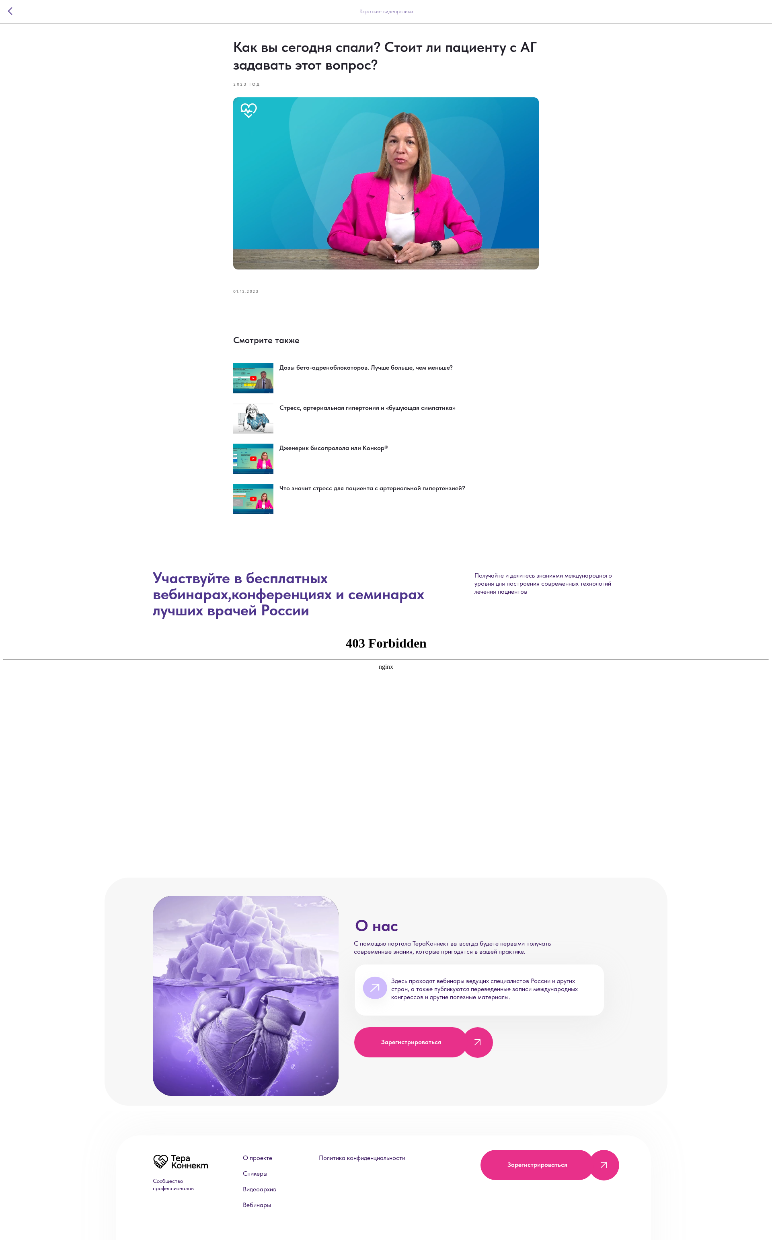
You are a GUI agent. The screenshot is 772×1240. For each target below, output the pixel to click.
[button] (477, 1042)
